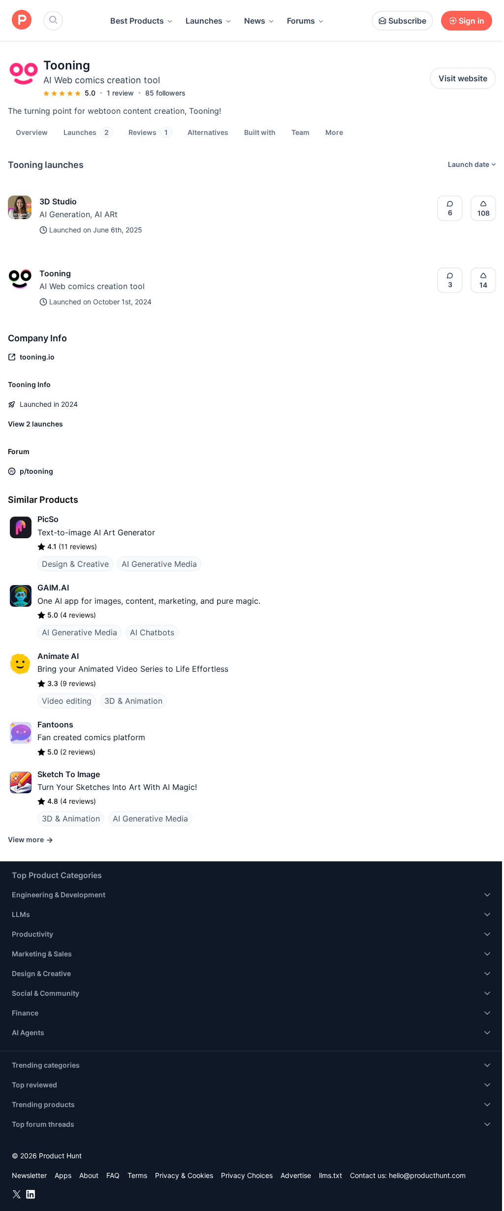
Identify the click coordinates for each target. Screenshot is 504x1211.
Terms (137, 1175)
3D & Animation (133, 701)
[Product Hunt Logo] (22, 20)
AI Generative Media (159, 564)
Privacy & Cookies (184, 1175)
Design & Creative (75, 564)
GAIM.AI (53, 587)
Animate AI (58, 656)
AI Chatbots (152, 632)
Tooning (55, 273)
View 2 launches (35, 424)
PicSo (48, 519)
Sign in (471, 21)
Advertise (296, 1175)
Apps (63, 1175)
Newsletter (29, 1175)
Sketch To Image (68, 774)
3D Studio (58, 201)
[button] (334, 132)
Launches (204, 21)
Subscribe (407, 21)
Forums (301, 21)
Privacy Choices (247, 1175)
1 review (120, 93)
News (254, 21)
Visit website (463, 78)
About (88, 1175)
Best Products (137, 21)
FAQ (113, 1175)
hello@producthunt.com (427, 1175)
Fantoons (55, 724)
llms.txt (330, 1175)
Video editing (67, 701)
